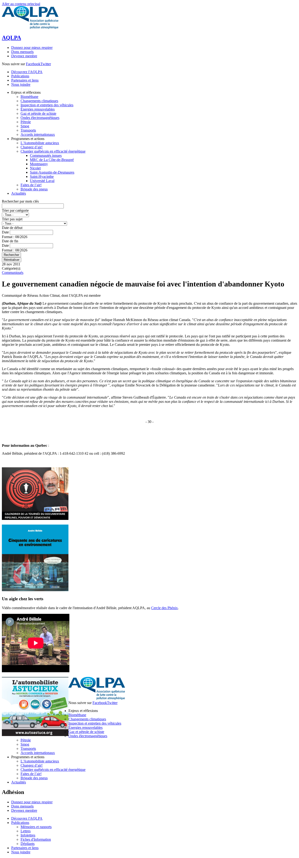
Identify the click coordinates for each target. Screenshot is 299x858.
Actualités (18, 782)
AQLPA (11, 38)
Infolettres (28, 835)
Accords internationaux (38, 753)
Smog (25, 744)
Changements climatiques (87, 719)
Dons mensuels (22, 52)
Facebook (33, 64)
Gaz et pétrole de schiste (86, 732)
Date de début (12, 228)
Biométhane (77, 715)
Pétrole (26, 740)
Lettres (26, 831)
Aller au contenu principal (21, 4)
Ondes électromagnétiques (87, 736)
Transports (28, 749)
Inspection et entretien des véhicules (94, 723)
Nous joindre (20, 84)
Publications (20, 76)
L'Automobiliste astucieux (40, 761)
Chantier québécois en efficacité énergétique (53, 770)
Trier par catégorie (15, 210)
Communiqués (12, 273)
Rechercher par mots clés (20, 201)
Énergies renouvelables (85, 727)
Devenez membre (24, 56)
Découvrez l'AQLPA (27, 72)
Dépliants (28, 844)
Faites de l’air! (31, 774)
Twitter (45, 64)
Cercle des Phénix (164, 608)
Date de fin (10, 241)
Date (6, 232)
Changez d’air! (32, 765)
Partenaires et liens (25, 80)
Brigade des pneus (34, 778)
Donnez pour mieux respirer (32, 48)
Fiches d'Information (36, 839)
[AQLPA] (30, 28)
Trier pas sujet (12, 219)
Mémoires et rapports (36, 827)
